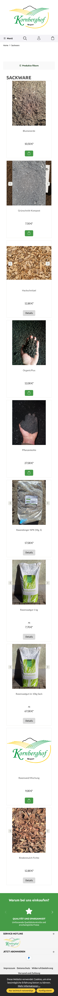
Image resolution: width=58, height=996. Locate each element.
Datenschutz (23, 968)
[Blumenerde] (29, 103)
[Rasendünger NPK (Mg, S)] (29, 502)
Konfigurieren (45, 990)
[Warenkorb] (52, 38)
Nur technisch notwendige (21, 990)
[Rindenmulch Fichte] (29, 830)
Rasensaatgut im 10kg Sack (29, 693)
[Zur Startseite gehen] (29, 17)
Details (29, 313)
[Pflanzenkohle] (29, 422)
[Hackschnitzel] (29, 263)
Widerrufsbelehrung (42, 968)
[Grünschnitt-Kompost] (29, 183)
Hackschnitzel (29, 290)
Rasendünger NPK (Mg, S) (29, 530)
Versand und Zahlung (29, 973)
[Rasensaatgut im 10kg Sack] (29, 666)
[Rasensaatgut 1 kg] (29, 582)
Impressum (9, 968)
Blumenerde (29, 130)
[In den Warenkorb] (29, 153)
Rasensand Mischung (29, 778)
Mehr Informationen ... (29, 986)
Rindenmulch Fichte (29, 857)
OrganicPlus (29, 370)
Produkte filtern (30, 65)
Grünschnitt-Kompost (29, 210)
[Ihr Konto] (39, 38)
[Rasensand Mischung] (29, 750)
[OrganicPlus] (29, 342)
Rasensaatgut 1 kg (29, 609)
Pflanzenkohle (29, 450)
